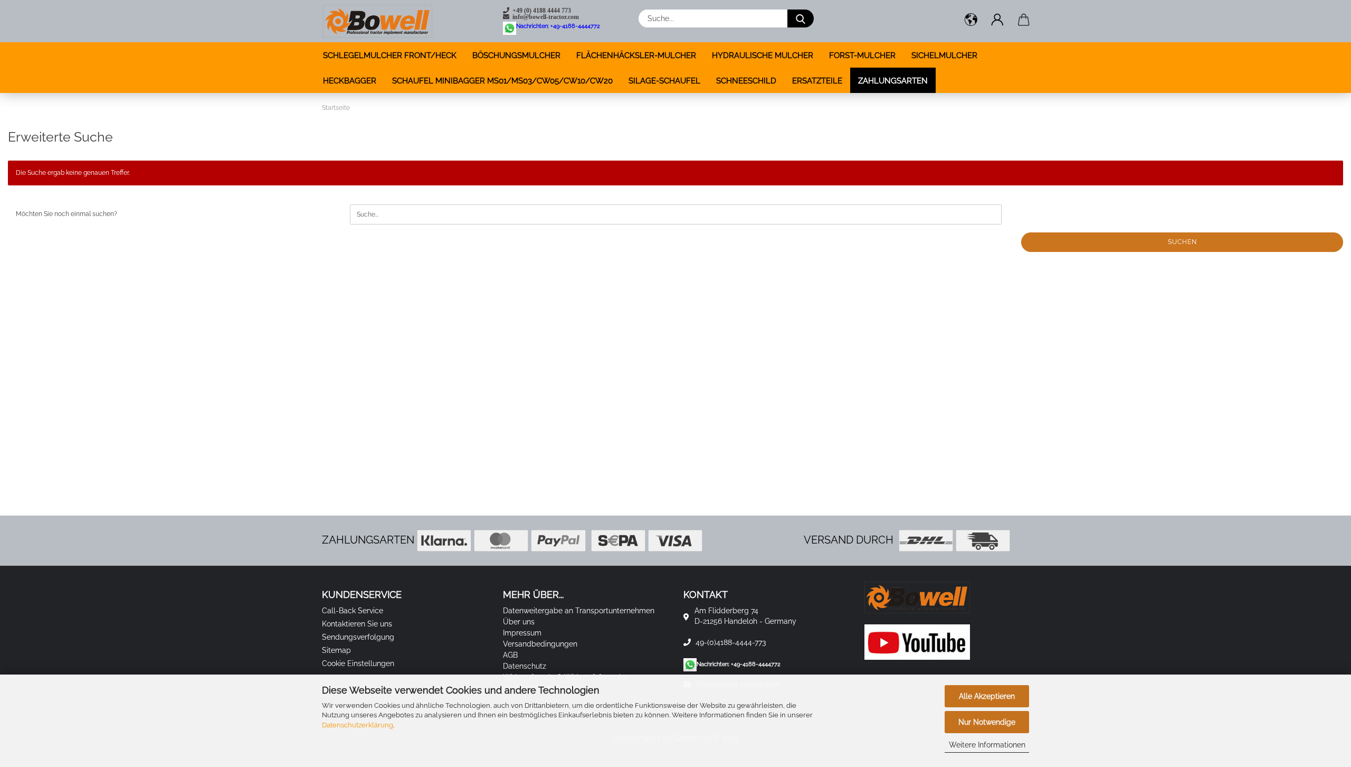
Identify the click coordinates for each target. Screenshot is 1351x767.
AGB (510, 655)
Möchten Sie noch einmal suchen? (66, 214)
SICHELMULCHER (944, 55)
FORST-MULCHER (862, 55)
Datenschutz (524, 666)
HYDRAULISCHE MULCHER (762, 55)
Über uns (519, 622)
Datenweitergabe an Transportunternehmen (578, 610)
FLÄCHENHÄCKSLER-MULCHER (636, 55)
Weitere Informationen (987, 745)
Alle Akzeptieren (987, 696)
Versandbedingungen (540, 644)
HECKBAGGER (349, 81)
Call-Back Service (352, 610)
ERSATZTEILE (817, 81)
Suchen (1182, 242)
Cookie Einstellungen (358, 663)
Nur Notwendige (986, 722)
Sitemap (336, 650)
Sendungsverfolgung (358, 637)
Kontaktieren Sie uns (357, 624)
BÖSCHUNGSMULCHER (516, 55)
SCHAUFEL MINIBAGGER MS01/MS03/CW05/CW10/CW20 (502, 81)
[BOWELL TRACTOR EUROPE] (377, 21)
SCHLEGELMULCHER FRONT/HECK (389, 55)
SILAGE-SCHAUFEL (664, 81)
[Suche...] (800, 18)
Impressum (522, 633)
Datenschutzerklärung (357, 725)
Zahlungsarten (893, 81)
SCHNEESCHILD (746, 81)
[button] (971, 21)
